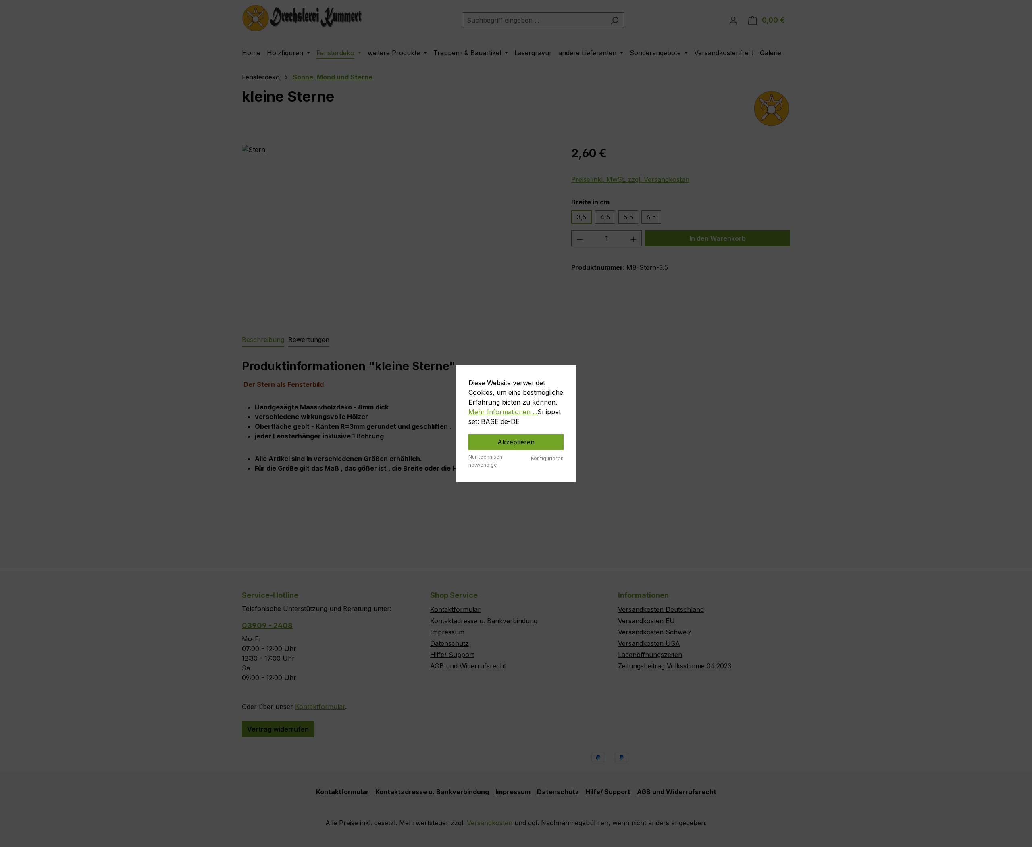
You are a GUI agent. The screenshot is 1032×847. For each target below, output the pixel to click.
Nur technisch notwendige (485, 460)
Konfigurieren (547, 458)
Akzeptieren (516, 442)
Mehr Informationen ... (502, 412)
